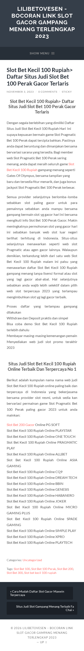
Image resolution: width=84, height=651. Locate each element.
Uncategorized (32, 560)
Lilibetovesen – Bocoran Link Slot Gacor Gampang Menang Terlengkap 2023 (45, 632)
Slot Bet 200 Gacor (20, 425)
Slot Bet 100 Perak (43, 569)
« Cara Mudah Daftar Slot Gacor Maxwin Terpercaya (37, 593)
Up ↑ (43, 642)
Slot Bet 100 (22, 569)
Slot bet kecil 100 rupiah (40, 572)
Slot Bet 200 (65, 569)
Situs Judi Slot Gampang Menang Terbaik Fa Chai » (45, 608)
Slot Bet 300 (15, 572)
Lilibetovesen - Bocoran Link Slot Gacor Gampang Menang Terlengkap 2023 (42, 22)
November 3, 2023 (20, 91)
